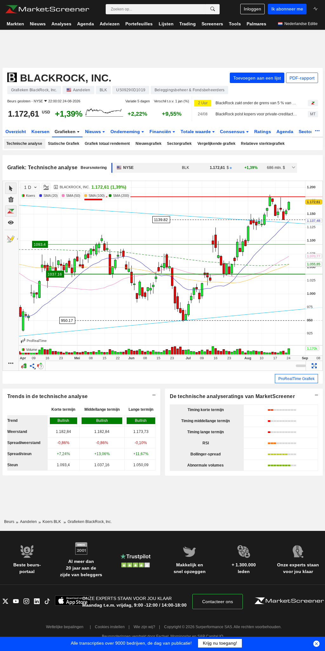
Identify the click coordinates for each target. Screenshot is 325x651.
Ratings (262, 131)
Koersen (40, 131)
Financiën (160, 131)
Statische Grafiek (63, 143)
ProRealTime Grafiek (296, 379)
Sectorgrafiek (179, 143)
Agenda (284, 131)
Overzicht (15, 131)
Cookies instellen (110, 627)
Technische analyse (24, 143)
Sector (306, 131)
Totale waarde (196, 131)
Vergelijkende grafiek (216, 143)
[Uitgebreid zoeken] (213, 9)
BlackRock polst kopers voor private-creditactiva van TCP (256, 114)
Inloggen (252, 8)
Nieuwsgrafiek (149, 143)
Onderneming (125, 131)
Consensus (233, 131)
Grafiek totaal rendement (107, 143)
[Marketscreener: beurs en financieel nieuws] (47, 9)
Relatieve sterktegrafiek (263, 143)
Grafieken (66, 131)
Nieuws (93, 131)
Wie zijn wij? (144, 627)
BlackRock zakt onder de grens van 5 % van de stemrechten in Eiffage (256, 103)
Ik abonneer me (287, 8)
